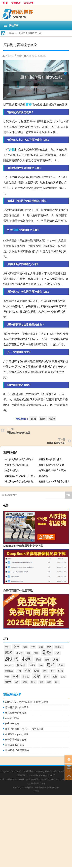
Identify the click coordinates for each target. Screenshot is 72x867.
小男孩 (36, 790)
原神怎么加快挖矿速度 (18, 432)
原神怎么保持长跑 (56, 442)
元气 (33, 647)
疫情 (36, 670)
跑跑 (41, 682)
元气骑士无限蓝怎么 (15, 712)
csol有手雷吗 (12, 718)
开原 (12, 149)
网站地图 (21, 775)
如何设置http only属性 (16, 734)
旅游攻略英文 (12, 470)
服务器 (20, 665)
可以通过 (59, 647)
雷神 (29, 104)
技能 (38, 659)
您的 (57, 653)
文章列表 (16, 2)
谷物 (25, 682)
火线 (60, 665)
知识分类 (28, 2)
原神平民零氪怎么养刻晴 (51, 464)
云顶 (25, 646)
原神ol (12, 33)
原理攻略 (43, 475)
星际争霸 (8, 665)
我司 (27, 658)
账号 (33, 682)
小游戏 (19, 653)
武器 (32, 665)
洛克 (41, 665)
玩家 (27, 670)
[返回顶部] (68, 775)
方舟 (55, 659)
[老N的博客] (36, 13)
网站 (15, 676)
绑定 (52, 670)
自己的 (25, 676)
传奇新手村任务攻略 (15, 739)
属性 (28, 653)
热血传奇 (9, 670)
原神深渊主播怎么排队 (50, 459)
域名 (8, 652)
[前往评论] (68, 767)
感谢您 (11, 658)
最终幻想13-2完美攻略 (17, 750)
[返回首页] (68, 759)
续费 (7, 676)
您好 (46, 652)
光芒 (49, 646)
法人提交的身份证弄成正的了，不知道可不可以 (21, 459)
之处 (16, 647)
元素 (41, 647)
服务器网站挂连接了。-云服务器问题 (24, 728)
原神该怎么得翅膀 (14, 744)
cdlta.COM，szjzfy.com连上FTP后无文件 (26, 701)
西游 (63, 676)
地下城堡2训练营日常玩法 (52, 470)
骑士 (57, 682)
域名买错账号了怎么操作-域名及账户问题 (21, 481)
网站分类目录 (51, 771)
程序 (45, 670)
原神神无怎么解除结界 (17, 707)
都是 (49, 682)
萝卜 (46, 676)
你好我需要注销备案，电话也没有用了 (21, 475)
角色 (8, 681)
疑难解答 (31, 775)
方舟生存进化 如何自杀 (17, 464)
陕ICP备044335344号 (45, 775)
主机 (7, 646)
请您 (17, 682)
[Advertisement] (36, 831)
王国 (19, 670)
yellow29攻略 (12, 723)
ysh (12, 56)
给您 (60, 670)
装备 (54, 676)
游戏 (50, 664)
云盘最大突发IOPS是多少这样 (54, 481)
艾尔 (36, 675)
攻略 (47, 659)
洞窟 (16, 230)
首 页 (5, 2)
